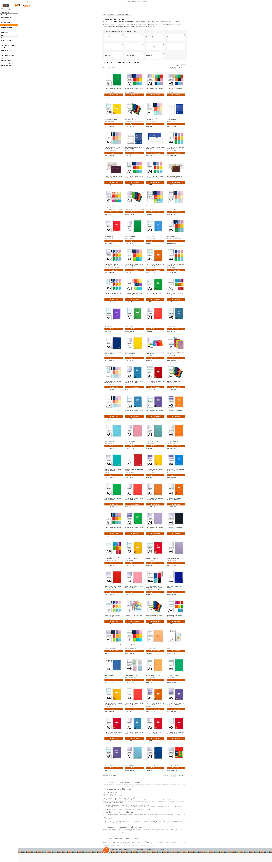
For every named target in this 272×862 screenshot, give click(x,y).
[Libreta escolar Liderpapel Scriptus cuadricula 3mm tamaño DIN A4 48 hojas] (155, 606)
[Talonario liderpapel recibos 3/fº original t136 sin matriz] (155, 138)
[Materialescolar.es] (31, 5)
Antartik (116, 24)
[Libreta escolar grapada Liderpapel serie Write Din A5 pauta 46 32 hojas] (155, 197)
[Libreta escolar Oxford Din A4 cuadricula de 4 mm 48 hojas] (155, 343)
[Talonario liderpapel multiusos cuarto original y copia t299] (176, 109)
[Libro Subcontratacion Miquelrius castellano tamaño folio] (176, 167)
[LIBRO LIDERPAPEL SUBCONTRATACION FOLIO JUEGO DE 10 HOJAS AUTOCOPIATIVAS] (113, 167)
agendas (160, 24)
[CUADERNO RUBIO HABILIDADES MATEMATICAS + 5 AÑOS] (176, 636)
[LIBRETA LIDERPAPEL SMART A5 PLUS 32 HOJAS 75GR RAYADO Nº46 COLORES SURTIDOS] (113, 284)
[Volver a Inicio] (105, 15)
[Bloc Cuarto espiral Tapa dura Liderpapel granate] (134, 460)
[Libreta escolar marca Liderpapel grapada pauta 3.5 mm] (113, 606)
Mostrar (178, 65)
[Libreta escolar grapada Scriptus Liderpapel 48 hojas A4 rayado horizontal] (134, 109)
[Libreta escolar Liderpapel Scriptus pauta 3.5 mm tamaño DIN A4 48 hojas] (176, 372)
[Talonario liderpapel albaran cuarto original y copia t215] (134, 138)
